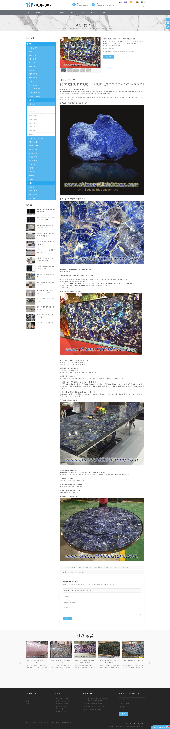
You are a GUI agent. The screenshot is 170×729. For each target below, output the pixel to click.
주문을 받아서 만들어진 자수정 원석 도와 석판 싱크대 (133, 661)
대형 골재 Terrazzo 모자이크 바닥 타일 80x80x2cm (46, 259)
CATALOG (93, 12)
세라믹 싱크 (33, 191)
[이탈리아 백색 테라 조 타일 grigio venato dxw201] (30, 293)
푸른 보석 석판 (98, 567)
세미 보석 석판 (72, 28)
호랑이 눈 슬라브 (33, 119)
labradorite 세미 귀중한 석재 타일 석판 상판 (85, 661)
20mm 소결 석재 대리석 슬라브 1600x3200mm (46, 267)
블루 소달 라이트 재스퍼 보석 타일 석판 (79, 590)
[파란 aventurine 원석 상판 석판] (109, 649)
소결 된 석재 (33, 48)
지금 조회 (109, 57)
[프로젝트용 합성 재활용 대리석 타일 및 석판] (30, 244)
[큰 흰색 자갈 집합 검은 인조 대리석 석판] (30, 317)
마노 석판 (31, 107)
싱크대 (72, 12)
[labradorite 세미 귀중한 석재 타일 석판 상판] (85, 649)
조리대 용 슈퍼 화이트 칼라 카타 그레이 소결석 (46, 235)
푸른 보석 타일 (108, 567)
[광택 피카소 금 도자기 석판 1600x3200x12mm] (30, 228)
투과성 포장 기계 (34, 92)
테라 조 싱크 (33, 194)
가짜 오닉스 (33, 81)
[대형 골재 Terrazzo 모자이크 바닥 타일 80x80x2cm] (30, 260)
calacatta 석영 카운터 (61, 703)
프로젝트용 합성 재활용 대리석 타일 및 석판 (46, 243)
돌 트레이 (32, 198)
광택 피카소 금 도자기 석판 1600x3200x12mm (45, 227)
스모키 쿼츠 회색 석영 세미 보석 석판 (36, 661)
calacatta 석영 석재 (60, 709)
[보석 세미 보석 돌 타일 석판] (30, 325)
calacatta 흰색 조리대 (61, 698)
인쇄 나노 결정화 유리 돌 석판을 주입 (46, 308)
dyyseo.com (139, 726)
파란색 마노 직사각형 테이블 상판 (46, 275)
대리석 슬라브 (33, 142)
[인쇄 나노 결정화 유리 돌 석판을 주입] (30, 309)
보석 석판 (31, 134)
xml (71, 722)
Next (150, 662)
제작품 (40, 722)
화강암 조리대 (33, 157)
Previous (20, 662)
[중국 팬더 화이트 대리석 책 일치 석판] (30, 301)
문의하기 (105, 12)
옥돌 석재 (32, 66)
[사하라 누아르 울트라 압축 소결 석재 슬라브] (30, 211)
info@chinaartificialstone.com (105, 5)
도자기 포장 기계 (34, 89)
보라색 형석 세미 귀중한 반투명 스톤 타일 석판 (61, 661)
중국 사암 (32, 164)
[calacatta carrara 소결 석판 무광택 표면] (30, 252)
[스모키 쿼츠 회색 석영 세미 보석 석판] (37, 649)
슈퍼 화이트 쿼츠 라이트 (37, 138)
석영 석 (31, 51)
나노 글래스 (33, 63)
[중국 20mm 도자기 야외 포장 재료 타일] (30, 285)
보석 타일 (117, 567)
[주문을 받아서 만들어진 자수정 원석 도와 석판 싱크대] (133, 649)
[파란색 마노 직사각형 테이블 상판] (30, 276)
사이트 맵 (65, 722)
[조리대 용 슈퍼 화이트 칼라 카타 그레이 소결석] (30, 236)
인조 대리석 (33, 74)
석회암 (31, 168)
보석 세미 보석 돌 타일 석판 (45, 323)
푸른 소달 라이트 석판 (85, 567)
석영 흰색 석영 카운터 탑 (62, 701)
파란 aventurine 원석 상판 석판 (75, 572)
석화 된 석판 (32, 126)
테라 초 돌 (32, 55)
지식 (82, 12)
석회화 (31, 175)
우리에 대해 (39, 12)
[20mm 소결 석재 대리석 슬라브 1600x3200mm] (30, 268)
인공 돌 (51, 12)
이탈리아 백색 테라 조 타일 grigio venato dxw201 (45, 292)
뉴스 (53, 722)
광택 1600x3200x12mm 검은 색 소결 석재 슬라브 (45, 218)
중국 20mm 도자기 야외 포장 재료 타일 (45, 284)
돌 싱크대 (32, 187)
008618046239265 (83, 5)
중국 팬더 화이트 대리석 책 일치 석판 (46, 300)
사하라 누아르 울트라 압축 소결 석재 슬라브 (46, 210)
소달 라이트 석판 (71, 567)
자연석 (62, 12)
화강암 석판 (33, 149)
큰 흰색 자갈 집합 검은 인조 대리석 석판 (46, 316)
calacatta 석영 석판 (60, 706)
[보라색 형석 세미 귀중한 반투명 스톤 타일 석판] (61, 649)
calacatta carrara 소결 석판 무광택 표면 (46, 251)
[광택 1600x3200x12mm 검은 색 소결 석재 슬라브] (30, 219)
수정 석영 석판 (83, 28)
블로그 (58, 722)
